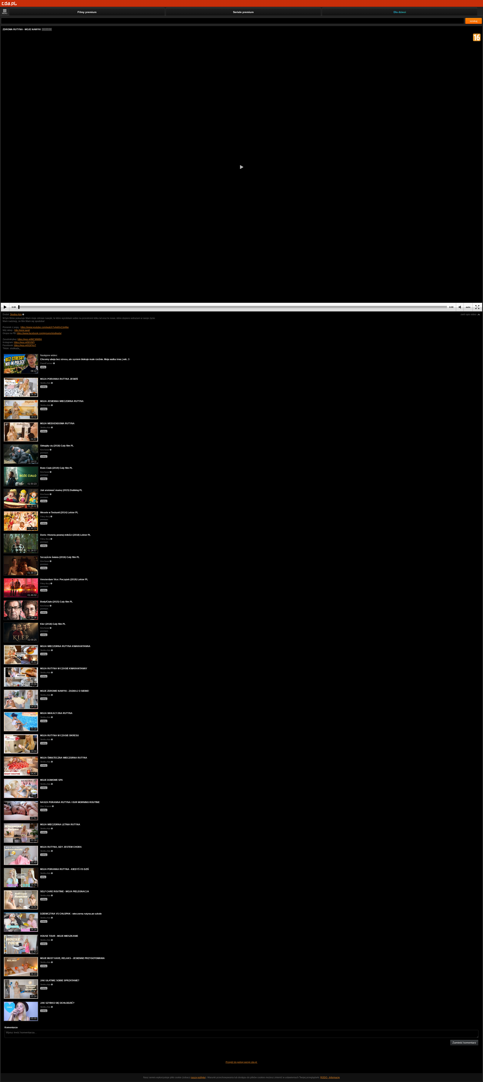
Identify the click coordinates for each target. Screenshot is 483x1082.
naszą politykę (198, 1077)
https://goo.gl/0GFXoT (25, 345)
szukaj (473, 20)
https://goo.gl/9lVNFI (24, 342)
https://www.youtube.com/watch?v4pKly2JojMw (45, 327)
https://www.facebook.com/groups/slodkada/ (39, 333)
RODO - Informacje (330, 1077)
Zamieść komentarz (464, 1042)
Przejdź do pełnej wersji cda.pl (242, 1062)
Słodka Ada (16, 314)
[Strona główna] (9, 3)
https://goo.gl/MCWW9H (30, 339)
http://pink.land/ (22, 330)
